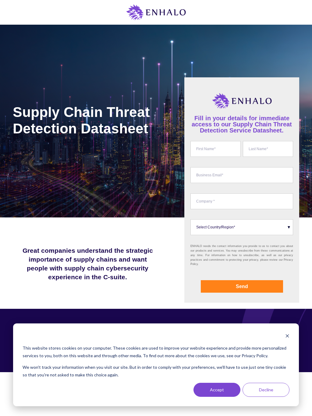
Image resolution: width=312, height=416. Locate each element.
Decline (266, 389)
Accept (217, 389)
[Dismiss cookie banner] (287, 336)
